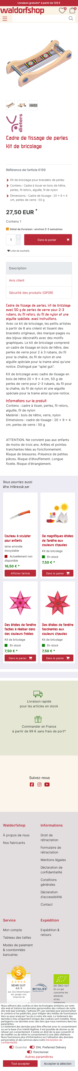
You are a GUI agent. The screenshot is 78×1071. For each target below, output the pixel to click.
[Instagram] (39, 785)
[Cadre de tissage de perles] (10, 106)
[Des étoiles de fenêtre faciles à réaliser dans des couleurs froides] (20, 603)
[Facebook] (32, 785)
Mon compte (12, 930)
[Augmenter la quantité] (18, 237)
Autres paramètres (39, 1057)
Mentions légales (53, 860)
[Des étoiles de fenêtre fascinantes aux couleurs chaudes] (57, 603)
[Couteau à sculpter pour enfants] (20, 514)
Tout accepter (20, 1063)
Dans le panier (47, 239)
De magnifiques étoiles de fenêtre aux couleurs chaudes (57, 540)
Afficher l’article (20, 573)
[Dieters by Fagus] (14, 123)
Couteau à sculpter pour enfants (18, 538)
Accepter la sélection (57, 1063)
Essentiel (21, 1047)
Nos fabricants (14, 843)
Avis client (16, 280)
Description (17, 268)
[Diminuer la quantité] (18, 242)
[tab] (39, 268)
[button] (4, 19)
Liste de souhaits (19, 250)
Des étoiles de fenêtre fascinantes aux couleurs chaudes (57, 629)
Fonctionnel (40, 1052)
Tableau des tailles (17, 937)
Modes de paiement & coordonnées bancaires (18, 950)
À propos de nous (16, 835)
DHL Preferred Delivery (51, 1047)
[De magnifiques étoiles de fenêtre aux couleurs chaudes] (57, 514)
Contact (47, 904)
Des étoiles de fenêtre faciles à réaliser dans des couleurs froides (20, 629)
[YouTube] (47, 785)
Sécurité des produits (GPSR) (31, 293)
